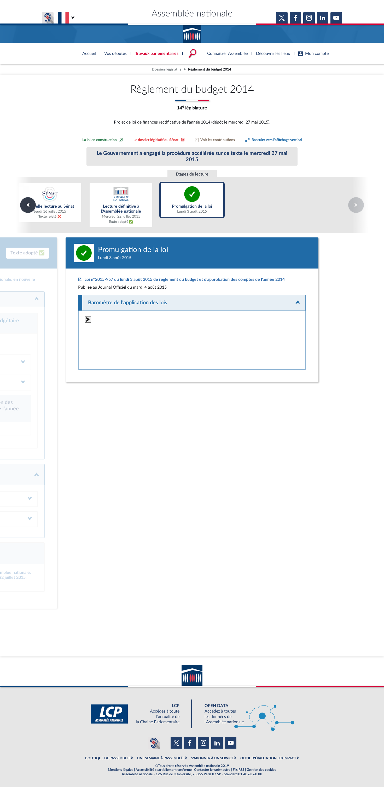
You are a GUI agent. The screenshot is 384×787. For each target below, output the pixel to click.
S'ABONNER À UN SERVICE (212, 758)
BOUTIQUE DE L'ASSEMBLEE (107, 758)
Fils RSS (238, 769)
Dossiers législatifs (166, 69)
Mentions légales (120, 769)
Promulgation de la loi (192, 200)
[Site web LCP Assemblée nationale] (139, 714)
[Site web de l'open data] (244, 714)
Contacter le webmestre (212, 769)
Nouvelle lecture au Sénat (49, 202)
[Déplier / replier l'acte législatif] (192, 302)
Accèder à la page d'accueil (192, 32)
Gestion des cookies (261, 769)
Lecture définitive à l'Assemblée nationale (120, 204)
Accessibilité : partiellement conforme (164, 769)
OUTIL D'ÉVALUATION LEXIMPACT (268, 758)
